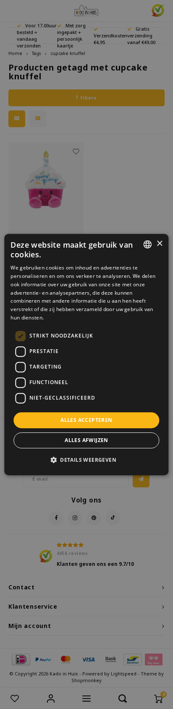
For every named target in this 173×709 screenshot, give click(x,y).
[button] (86, 460)
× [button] (159, 244)
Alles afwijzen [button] (86, 440)
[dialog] (86, 355)
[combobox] (148, 244)
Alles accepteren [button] (86, 420)
